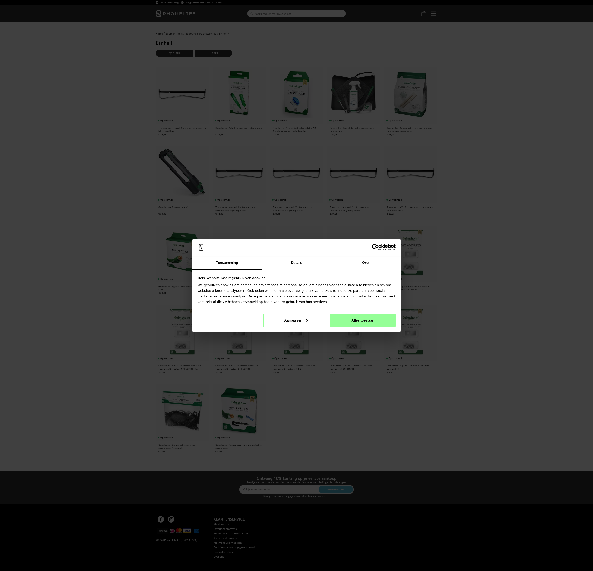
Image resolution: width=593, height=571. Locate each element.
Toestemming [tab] (227, 263)
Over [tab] (366, 263)
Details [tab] (296, 263)
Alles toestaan (362, 320)
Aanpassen (293, 320)
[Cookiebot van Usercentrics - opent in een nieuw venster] (375, 247)
